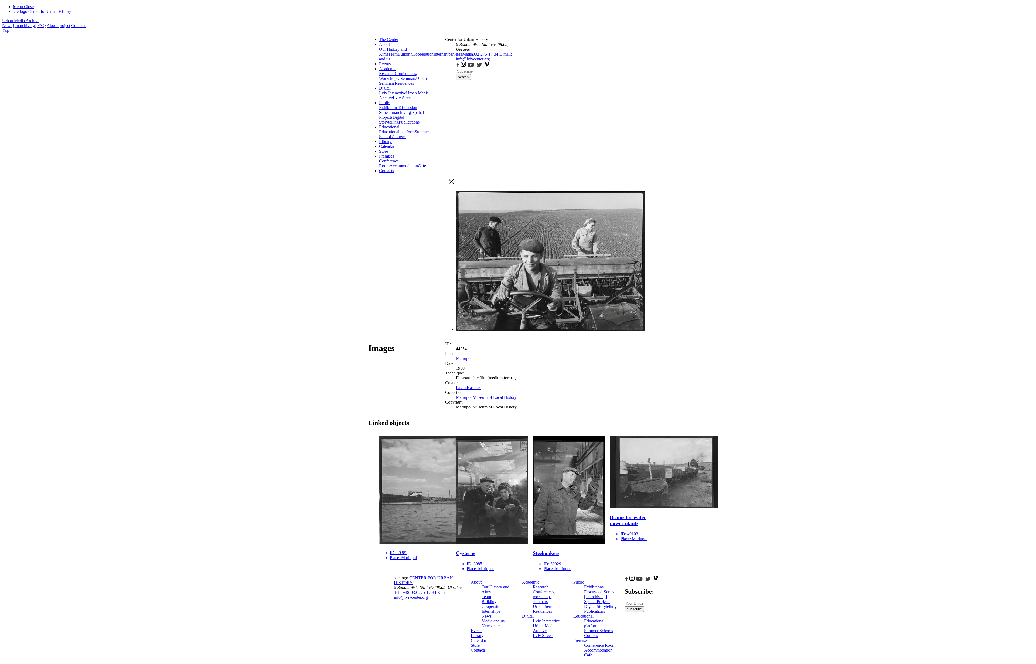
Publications (409, 122)
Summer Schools (598, 630)
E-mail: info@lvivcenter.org (484, 56)
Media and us (493, 621)
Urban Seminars (546, 606)
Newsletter (491, 626)
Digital (385, 88)
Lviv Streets (403, 98)
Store (383, 151)
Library (385, 141)
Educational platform (397, 132)
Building (405, 54)
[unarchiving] (24, 25)
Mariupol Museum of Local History (486, 397)
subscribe (634, 609)
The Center (388, 39)
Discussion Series (599, 592)
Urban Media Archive (20, 20)
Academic (387, 68)
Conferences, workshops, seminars (544, 597)
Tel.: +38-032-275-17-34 (477, 54)
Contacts (78, 25)
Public (384, 102)
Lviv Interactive (392, 93)
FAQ (41, 25)
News (7, 25)
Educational (389, 127)
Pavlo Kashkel (468, 387)
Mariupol (464, 358)
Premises (386, 156)
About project (58, 25)
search (463, 77)
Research (387, 73)
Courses (399, 136)
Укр (5, 30)
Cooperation (423, 54)
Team (393, 54)
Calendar (386, 146)
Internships (491, 611)
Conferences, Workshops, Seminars (398, 76)
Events (385, 64)
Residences (404, 83)
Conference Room (389, 163)
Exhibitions (388, 107)
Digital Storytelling (391, 119)
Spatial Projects (597, 601)
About (384, 44)
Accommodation (404, 166)
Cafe (422, 166)
